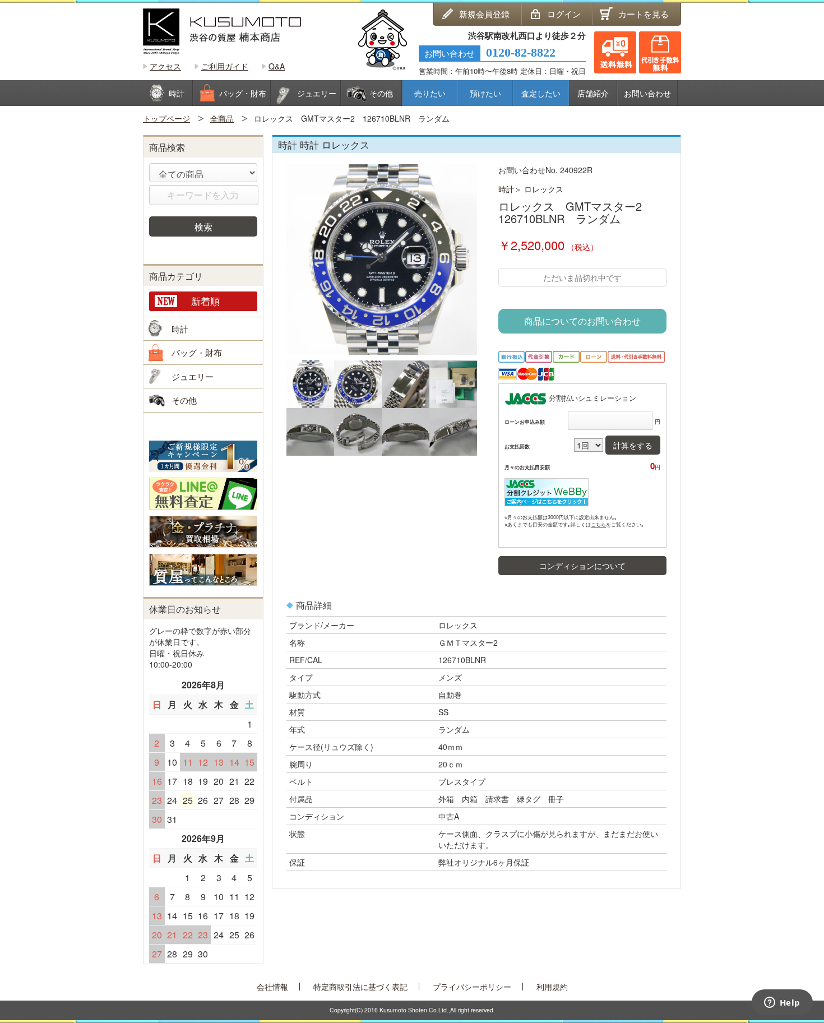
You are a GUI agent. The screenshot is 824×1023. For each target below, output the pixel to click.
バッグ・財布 (197, 352)
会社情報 (272, 986)
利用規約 (552, 986)
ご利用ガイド (224, 66)
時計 (506, 189)
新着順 (205, 301)
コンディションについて (582, 565)
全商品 (222, 118)
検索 (203, 226)
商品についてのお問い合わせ (582, 320)
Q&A (277, 66)
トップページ (166, 118)
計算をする (632, 445)
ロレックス (543, 189)
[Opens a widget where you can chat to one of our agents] (782, 1003)
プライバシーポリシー (472, 986)
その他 (184, 400)
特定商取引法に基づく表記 (360, 986)
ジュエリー (193, 376)
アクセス (165, 66)
